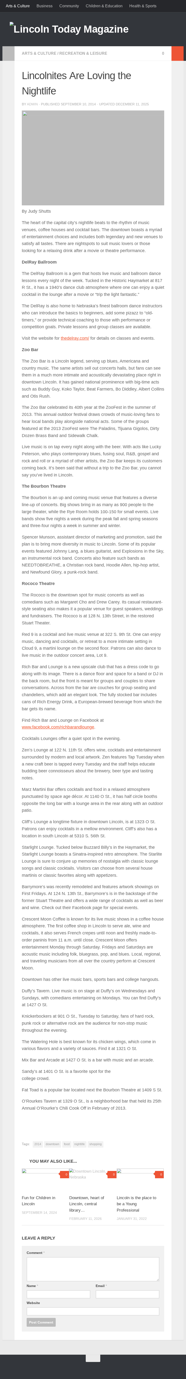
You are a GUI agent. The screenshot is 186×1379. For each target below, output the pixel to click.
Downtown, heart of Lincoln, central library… (86, 1204)
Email (101, 1286)
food (67, 1144)
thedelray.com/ (75, 338)
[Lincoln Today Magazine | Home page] (69, 29)
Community (69, 6)
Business (45, 6)
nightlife (79, 1144)
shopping (95, 1144)
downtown (52, 1144)
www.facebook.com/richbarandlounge (58, 727)
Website (33, 1303)
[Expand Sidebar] (8, 53)
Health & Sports (142, 6)
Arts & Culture (18, 6)
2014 (37, 1144)
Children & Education (104, 6)
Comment (36, 1253)
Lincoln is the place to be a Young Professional (136, 1204)
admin (32, 104)
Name (32, 1286)
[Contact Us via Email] (87, 1367)
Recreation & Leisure (83, 53)
